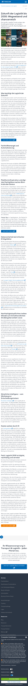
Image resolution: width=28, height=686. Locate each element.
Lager (2, 609)
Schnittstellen (4, 593)
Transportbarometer (6, 626)
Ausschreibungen (5, 600)
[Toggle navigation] (26, 2)
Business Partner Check (7, 596)
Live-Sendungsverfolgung (7, 587)
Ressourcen (4, 616)
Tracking (3, 603)
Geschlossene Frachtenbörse (8, 584)
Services (3, 578)
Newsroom (3, 623)
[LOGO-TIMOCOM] (6, 1)
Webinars (3, 632)
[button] (1, 537)
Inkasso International (6, 612)
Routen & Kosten (5, 590)
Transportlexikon (5, 629)
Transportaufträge (5, 606)
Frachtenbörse (4, 581)
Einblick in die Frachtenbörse (8, 635)
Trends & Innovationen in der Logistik (9, 6)
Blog (2, 620)
